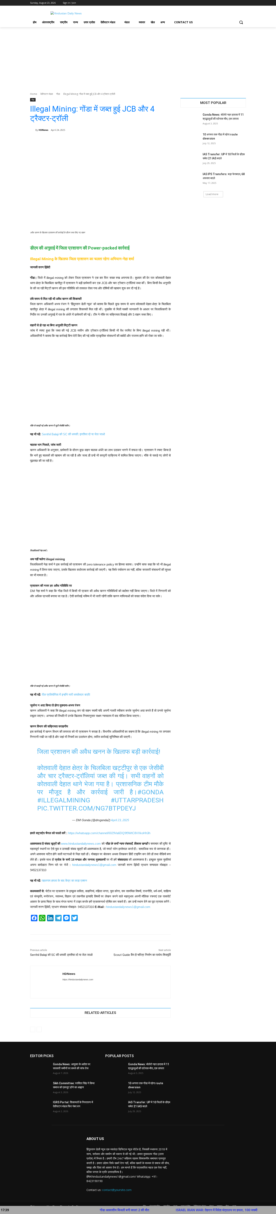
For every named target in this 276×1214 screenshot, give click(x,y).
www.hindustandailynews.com (81, 843)
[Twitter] (232, 3)
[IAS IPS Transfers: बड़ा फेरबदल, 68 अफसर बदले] (190, 179)
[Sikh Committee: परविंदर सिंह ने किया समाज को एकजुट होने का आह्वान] (40, 1088)
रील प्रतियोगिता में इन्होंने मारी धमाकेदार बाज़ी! (66, 694)
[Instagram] (226, 3)
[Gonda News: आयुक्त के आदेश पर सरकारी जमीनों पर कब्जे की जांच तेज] (40, 1069)
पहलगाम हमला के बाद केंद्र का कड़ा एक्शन (64, 880)
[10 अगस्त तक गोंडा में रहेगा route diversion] (190, 139)
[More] (165, 140)
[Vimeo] (238, 3)
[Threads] (71, 986)
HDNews (43, 129)
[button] (241, 22)
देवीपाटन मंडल (46, 94)
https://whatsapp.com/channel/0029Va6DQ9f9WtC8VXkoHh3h (109, 833)
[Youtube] (243, 3)
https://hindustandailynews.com (77, 979)
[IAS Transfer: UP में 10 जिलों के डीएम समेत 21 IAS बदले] (190, 159)
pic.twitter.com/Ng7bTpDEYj (86, 808)
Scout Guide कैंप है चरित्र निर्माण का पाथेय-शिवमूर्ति (142, 955)
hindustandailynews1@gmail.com (94, 864)
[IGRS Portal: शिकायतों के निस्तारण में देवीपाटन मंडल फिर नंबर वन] (40, 1107)
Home (33, 94)
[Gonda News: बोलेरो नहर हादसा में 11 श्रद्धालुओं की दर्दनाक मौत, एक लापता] (190, 120)
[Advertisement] (138, 57)
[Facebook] (221, 3)
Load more (212, 194)
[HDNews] (32, 130)
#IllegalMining (63, 800)
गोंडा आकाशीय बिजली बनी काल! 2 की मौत (95, 1210)
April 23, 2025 (120, 820)
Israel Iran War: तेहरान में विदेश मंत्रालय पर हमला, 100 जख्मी (188, 1210)
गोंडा (58, 94)
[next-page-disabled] (39, 1029)
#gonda (150, 792)
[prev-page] (32, 1029)
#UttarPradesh (137, 800)
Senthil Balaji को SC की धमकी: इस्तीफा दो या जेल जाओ (73, 434)
